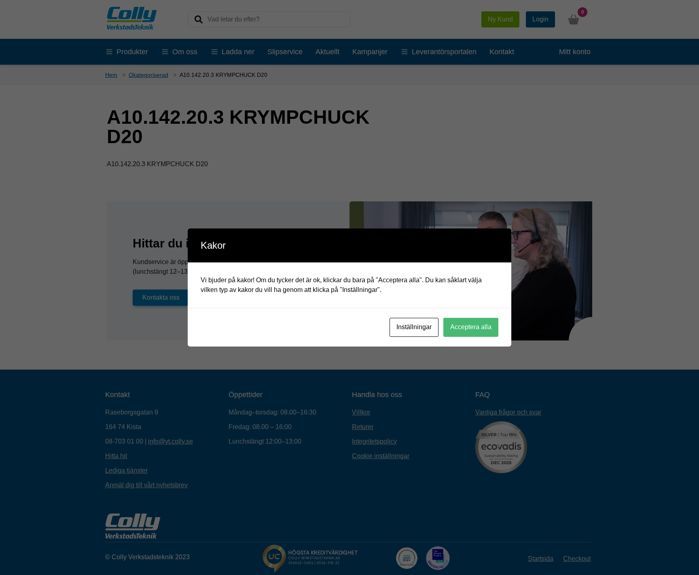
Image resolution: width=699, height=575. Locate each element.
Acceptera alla (470, 326)
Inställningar (414, 326)
